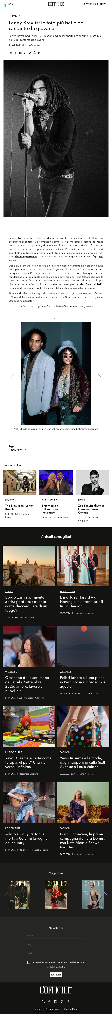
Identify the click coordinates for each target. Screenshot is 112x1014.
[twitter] (29, 53)
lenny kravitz (17, 450)
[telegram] (39, 53)
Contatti (37, 1009)
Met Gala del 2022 (91, 284)
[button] (100, 377)
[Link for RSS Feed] (68, 1001)
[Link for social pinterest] (62, 1002)
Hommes (15, 16)
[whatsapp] (34, 53)
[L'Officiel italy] (56, 4)
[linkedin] (25, 53)
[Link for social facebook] (49, 1002)
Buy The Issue (91, 4)
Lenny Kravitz (17, 238)
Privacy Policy (58, 967)
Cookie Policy (71, 1009)
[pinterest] (20, 53)
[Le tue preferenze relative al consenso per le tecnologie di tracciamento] (5, 5)
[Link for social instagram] (55, 1002)
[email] (11, 53)
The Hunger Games (26, 256)
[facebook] (15, 53)
